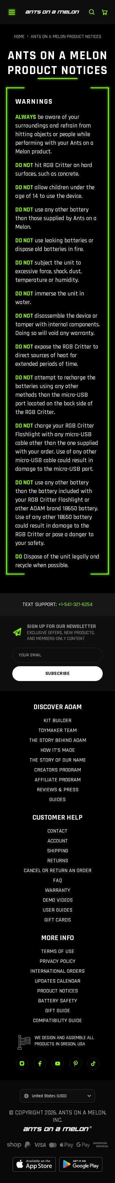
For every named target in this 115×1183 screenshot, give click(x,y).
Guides (57, 799)
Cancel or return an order (57, 870)
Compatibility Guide (57, 1020)
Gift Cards (57, 919)
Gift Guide (57, 1010)
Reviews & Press (58, 789)
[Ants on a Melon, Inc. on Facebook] (39, 1063)
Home (19, 36)
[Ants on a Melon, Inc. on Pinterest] (75, 1063)
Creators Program (57, 769)
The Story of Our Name (57, 759)
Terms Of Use (57, 951)
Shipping (57, 850)
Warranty (57, 890)
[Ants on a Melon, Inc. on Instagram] (22, 1063)
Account (58, 840)
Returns (57, 860)
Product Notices (57, 990)
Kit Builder (57, 720)
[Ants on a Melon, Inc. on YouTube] (57, 1063)
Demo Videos (58, 900)
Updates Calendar (57, 980)
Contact (57, 830)
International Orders (57, 971)
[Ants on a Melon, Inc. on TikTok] (93, 1063)
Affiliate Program (58, 779)
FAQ (57, 880)
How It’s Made (57, 750)
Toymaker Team (57, 730)
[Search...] (91, 12)
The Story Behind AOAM (57, 740)
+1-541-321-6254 (75, 604)
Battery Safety (57, 1000)
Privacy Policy (57, 961)
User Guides (57, 909)
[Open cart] (104, 12)
